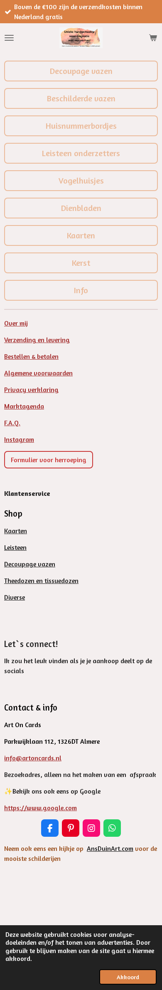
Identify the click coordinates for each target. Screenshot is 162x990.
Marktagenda (24, 406)
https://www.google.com (40, 808)
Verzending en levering (37, 340)
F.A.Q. (12, 423)
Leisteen (15, 547)
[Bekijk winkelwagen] (153, 37)
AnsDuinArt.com (110, 848)
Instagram (19, 439)
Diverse (14, 597)
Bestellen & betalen (31, 356)
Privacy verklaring (31, 389)
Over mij (16, 323)
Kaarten (15, 531)
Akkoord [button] (128, 976)
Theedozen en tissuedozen (41, 580)
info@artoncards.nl (32, 758)
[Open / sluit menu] (9, 37)
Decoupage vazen (29, 564)
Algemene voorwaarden (38, 373)
